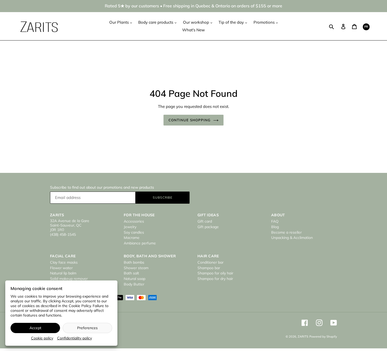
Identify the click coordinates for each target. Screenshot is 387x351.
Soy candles (134, 232)
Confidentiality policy (74, 338)
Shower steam (136, 267)
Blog (275, 226)
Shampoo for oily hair (215, 273)
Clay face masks (64, 262)
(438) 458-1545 (63, 234)
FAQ (275, 221)
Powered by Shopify (323, 336)
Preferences (87, 327)
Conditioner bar (210, 262)
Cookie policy (42, 338)
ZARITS (303, 336)
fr (366, 26)
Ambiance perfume (140, 243)
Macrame (132, 237)
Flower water (61, 267)
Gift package (208, 226)
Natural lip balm (63, 273)
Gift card (204, 221)
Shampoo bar (208, 267)
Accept (35, 327)
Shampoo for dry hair (215, 278)
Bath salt (131, 273)
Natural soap (134, 278)
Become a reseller (286, 232)
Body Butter (134, 284)
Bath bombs (134, 262)
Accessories (134, 221)
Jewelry (130, 226)
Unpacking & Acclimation (292, 237)
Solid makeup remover (69, 278)
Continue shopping (189, 120)
